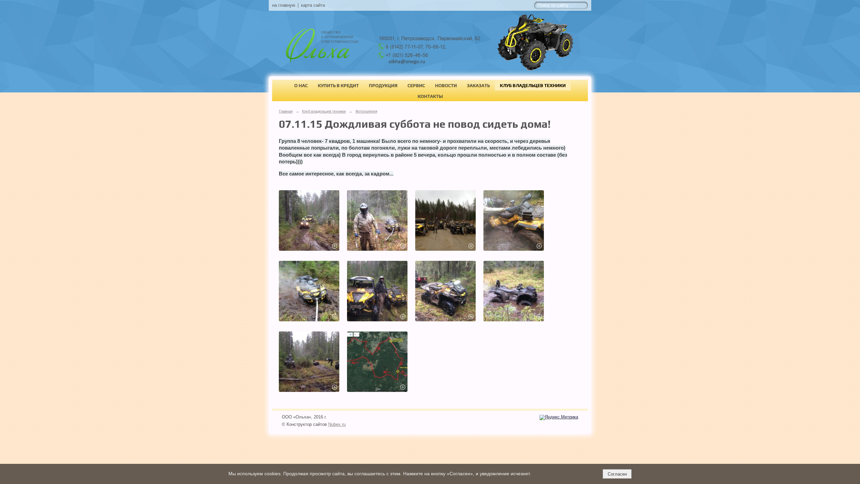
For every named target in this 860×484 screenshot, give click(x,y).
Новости (446, 85)
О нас (301, 85)
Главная (286, 111)
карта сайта (313, 5)
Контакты (430, 96)
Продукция (383, 85)
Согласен (617, 474)
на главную (283, 5)
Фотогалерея (366, 111)
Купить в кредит (338, 85)
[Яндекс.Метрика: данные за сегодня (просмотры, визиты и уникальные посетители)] (559, 417)
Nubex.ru (337, 424)
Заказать (478, 85)
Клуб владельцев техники (533, 85)
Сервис (416, 85)
